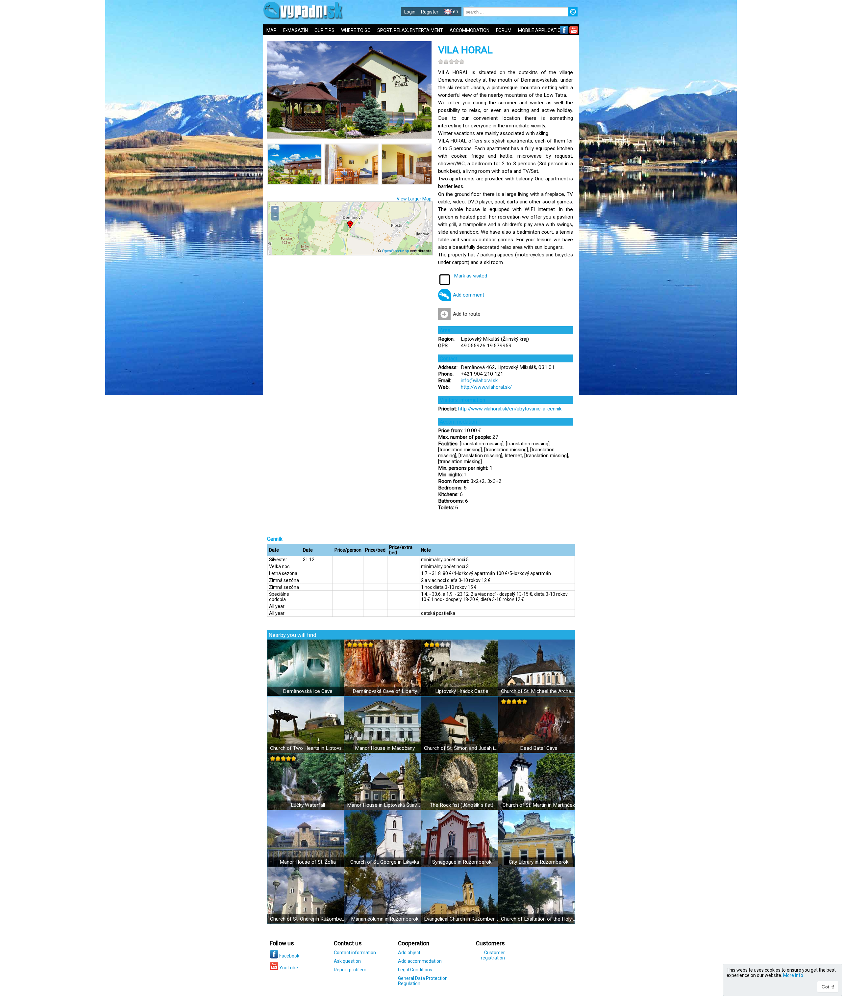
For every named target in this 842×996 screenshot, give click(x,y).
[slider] (451, 61)
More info (793, 975)
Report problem (350, 969)
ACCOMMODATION (469, 30)
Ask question (347, 961)
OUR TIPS (324, 30)
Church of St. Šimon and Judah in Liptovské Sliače (461, 748)
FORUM (503, 30)
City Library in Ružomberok (538, 862)
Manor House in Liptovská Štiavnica (384, 805)
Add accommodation (420, 961)
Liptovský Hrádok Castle (461, 691)
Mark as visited (470, 276)
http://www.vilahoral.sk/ (486, 387)
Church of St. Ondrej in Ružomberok (307, 919)
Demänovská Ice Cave (308, 691)
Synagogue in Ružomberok (461, 862)
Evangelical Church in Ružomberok (461, 919)
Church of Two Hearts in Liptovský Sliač (307, 748)
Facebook (288, 955)
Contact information (355, 952)
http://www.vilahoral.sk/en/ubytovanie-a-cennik (509, 409)
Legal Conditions (415, 969)
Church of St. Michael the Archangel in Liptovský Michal (538, 691)
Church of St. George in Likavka (384, 862)
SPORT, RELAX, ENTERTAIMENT (410, 30)
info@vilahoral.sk (479, 380)
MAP (271, 30)
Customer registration (493, 955)
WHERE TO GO (356, 30)
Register (429, 11)
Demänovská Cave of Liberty (385, 691)
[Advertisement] (628, 217)
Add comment (468, 295)
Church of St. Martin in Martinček (539, 805)
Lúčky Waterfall (308, 805)
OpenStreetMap (395, 251)
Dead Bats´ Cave (538, 748)
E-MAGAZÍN (295, 30)
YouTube (288, 967)
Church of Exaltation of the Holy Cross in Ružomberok (538, 919)
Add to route (467, 314)
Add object (409, 952)
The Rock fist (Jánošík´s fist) (461, 805)
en (455, 11)
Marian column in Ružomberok (384, 919)
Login (409, 11)
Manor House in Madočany (385, 748)
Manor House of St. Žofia (308, 862)
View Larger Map (414, 198)
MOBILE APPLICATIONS (542, 30)
